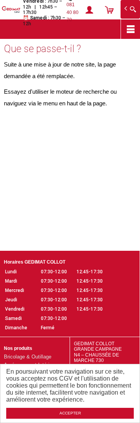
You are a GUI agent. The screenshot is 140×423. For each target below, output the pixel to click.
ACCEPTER (70, 413)
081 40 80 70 (72, 12)
